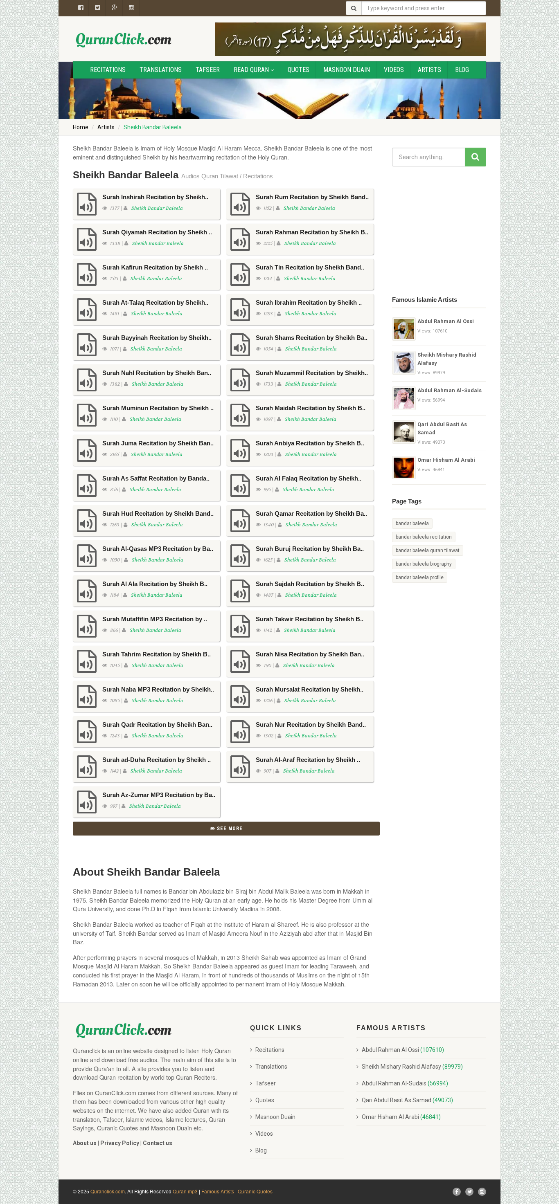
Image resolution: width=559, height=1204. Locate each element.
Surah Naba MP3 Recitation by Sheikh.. (158, 689)
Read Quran (251, 70)
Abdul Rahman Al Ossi (445, 321)
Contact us (157, 1143)
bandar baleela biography (424, 564)
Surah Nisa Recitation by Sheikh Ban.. (310, 654)
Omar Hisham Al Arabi (446, 460)
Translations (161, 70)
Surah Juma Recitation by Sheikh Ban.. (158, 443)
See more (229, 828)
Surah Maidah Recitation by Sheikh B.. (310, 407)
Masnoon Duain (346, 70)
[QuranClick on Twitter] (98, 8)
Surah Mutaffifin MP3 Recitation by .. (154, 618)
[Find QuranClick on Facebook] (81, 8)
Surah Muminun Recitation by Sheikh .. (158, 407)
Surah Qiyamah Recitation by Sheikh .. (157, 232)
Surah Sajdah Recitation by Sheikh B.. (310, 583)
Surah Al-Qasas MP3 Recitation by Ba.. (157, 548)
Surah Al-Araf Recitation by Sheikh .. (308, 759)
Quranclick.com (107, 1191)
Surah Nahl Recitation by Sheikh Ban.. (156, 372)
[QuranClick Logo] (124, 40)
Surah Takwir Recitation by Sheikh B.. (309, 618)
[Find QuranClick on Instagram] (132, 8)
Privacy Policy (119, 1143)
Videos (394, 70)
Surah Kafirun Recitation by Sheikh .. (155, 267)
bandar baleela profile (420, 577)
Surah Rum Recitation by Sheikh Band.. (312, 196)
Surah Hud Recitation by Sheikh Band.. (158, 513)
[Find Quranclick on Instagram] (482, 1192)
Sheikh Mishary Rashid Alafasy (446, 359)
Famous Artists (217, 1191)
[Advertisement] (443, 230)
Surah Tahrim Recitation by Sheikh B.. (156, 654)
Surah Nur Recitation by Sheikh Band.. (311, 724)
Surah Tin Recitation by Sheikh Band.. (310, 267)
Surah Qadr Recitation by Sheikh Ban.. (157, 724)
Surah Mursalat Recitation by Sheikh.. (309, 689)
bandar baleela (412, 523)
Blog (462, 70)
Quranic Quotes (255, 1191)
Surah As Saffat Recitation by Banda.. (156, 478)
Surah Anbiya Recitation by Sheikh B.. (310, 443)
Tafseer (208, 70)
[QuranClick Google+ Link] (115, 8)
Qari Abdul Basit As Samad (442, 428)
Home (80, 127)
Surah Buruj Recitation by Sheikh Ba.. (310, 548)
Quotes (298, 70)
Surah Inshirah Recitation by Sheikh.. (155, 196)
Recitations (108, 70)
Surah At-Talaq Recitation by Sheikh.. (155, 302)
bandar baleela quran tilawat (428, 550)
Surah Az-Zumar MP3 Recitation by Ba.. (158, 794)
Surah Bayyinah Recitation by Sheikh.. (157, 337)
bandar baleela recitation (424, 537)
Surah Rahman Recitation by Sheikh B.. (312, 232)
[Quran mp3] (404, 329)
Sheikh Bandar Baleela (157, 208)
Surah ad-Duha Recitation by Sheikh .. (156, 759)
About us (85, 1143)
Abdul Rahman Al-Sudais (449, 390)
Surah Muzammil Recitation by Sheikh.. (312, 372)
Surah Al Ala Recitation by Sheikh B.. (154, 583)
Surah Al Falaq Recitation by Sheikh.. (308, 478)
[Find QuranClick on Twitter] (469, 1192)
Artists (429, 70)
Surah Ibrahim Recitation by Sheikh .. (309, 302)
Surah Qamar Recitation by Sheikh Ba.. (311, 513)
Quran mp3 (185, 1191)
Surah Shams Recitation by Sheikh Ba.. (311, 337)
